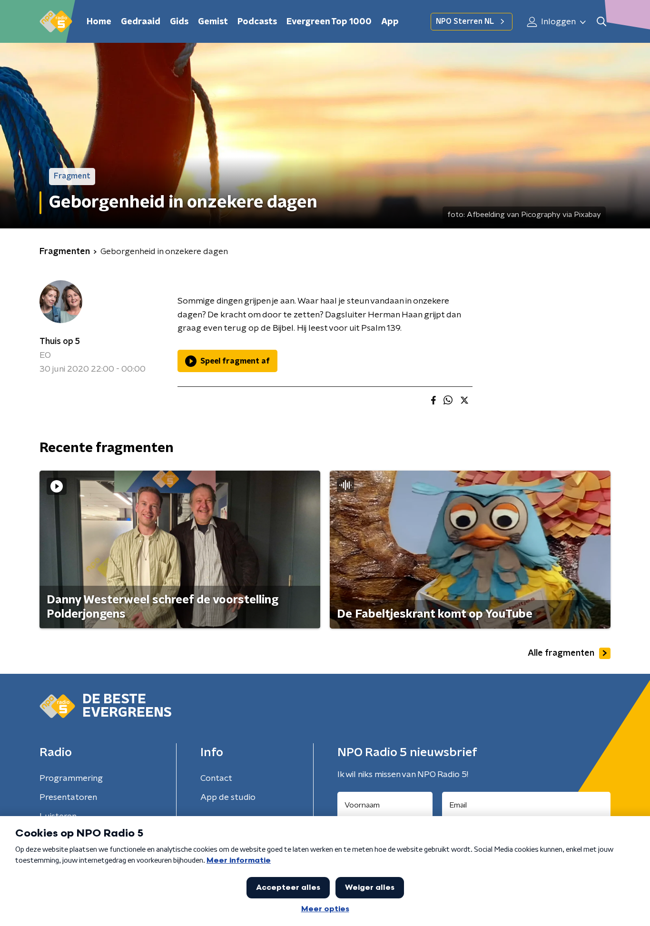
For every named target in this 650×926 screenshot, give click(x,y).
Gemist (213, 22)
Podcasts (257, 22)
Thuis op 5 (59, 341)
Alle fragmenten (561, 653)
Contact (216, 778)
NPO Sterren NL (465, 21)
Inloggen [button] (557, 22)
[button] (601, 21)
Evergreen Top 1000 (329, 22)
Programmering (71, 778)
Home (99, 22)
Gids (179, 22)
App (390, 22)
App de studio (228, 797)
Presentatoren (68, 797)
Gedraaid (140, 22)
